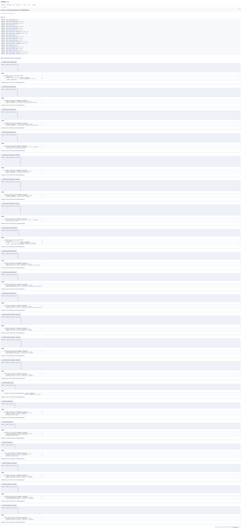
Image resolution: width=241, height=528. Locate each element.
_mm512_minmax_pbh (10, 19)
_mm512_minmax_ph (10, 35)
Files (29, 4)
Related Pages (9, 4)
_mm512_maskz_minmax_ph (11, 38)
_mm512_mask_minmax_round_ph (12, 41)
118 (9, 223)
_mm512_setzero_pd (13, 265)
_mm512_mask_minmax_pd (11, 26)
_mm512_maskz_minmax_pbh (11, 23)
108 (9, 310)
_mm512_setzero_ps (29, 243)
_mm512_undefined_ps (14, 454)
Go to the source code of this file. (8, 13)
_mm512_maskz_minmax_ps (11, 48)
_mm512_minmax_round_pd (11, 29)
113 (9, 522)
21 (9, 82)
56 (9, 175)
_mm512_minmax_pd (10, 24)
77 (9, 289)
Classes (24, 4)
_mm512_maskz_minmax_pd (11, 28)
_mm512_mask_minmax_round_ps (12, 52)
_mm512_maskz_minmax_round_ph (13, 43)
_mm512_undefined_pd (14, 413)
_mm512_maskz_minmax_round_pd (13, 33)
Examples (34, 4)
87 (9, 199)
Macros (239, 8)
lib (1, 7)
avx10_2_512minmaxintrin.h (18, 82)
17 (9, 397)
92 (9, 355)
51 (9, 479)
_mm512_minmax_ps (10, 45)
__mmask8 (19, 102)
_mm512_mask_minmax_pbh (11, 21)
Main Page (3, 4)
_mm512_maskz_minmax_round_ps (13, 53)
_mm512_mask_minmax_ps (11, 46)
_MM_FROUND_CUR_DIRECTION (30, 102)
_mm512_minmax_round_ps (11, 50)
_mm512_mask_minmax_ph (11, 36)
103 (9, 150)
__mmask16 (8, 147)
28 (9, 246)
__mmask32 (8, 76)
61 (9, 332)
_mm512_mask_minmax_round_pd (12, 31)
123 (9, 378)
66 (9, 438)
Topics (14, 4)
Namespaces (18, 4)
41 (9, 105)
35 (9, 417)
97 (9, 458)
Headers (4, 7)
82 (9, 501)
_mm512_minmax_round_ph (11, 40)
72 (9, 127)
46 (9, 267)
